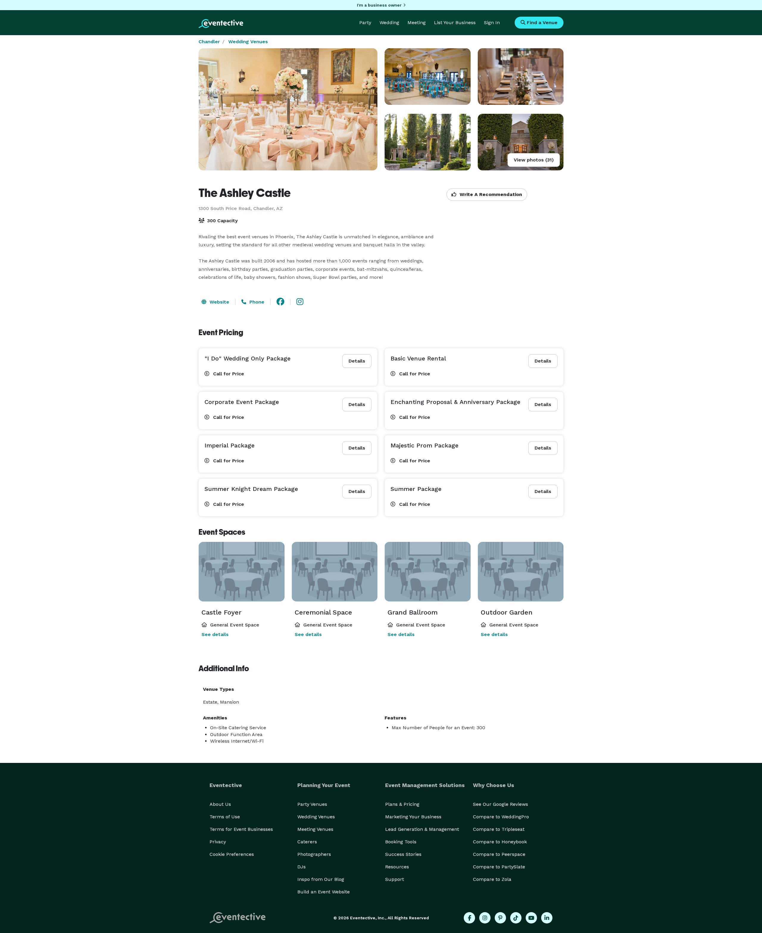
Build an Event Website (323, 892)
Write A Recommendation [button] (490, 194)
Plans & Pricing (402, 804)
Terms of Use (225, 817)
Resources (397, 867)
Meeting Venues (315, 829)
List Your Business (455, 22)
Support (394, 879)
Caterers (307, 842)
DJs (301, 867)
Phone (256, 302)
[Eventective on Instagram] (485, 917)
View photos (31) (534, 160)
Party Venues (312, 804)
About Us (220, 804)
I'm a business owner (379, 5)
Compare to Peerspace (499, 854)
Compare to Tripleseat (498, 829)
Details (357, 361)
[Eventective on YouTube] (531, 917)
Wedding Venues (248, 41)
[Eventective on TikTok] (515, 917)
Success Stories (403, 854)
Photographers (314, 854)
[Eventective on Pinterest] (500, 917)
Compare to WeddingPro (501, 817)
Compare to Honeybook (500, 842)
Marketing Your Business (413, 817)
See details (215, 634)
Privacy (218, 842)
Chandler (209, 41)
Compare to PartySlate (499, 867)
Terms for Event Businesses (241, 829)
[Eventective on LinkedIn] (546, 917)
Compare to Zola (492, 879)
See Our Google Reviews (500, 804)
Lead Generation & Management (422, 829)
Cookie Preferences (232, 854)
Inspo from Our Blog (320, 879)
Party (365, 22)
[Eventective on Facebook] (469, 917)
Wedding (389, 22)
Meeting (416, 22)
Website (218, 302)
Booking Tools (400, 842)
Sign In (492, 22)
